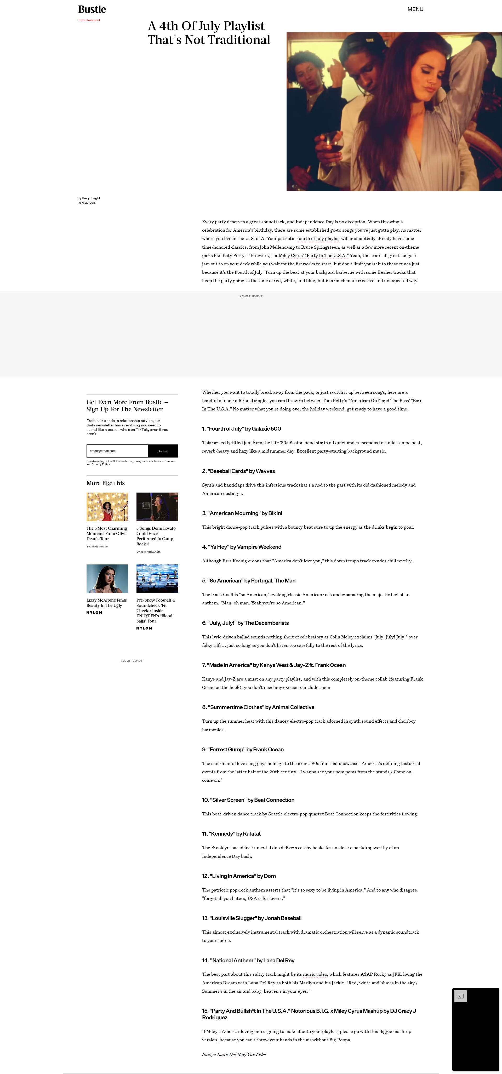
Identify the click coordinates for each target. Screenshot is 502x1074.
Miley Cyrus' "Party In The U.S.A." (314, 255)
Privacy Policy (101, 464)
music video (315, 974)
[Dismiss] (493, 992)
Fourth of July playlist (318, 238)
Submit (163, 451)
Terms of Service (164, 461)
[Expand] (458, 992)
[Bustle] (92, 9)
